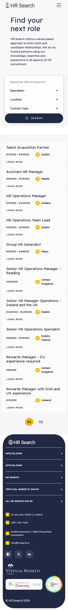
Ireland (46, 400)
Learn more (14, 161)
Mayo (44, 251)
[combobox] (34, 90)
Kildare (46, 203)
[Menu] (59, 5)
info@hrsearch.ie (20, 542)
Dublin (45, 154)
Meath (45, 178)
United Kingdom (47, 281)
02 (41, 422)
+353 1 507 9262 (19, 522)
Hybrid (45, 340)
